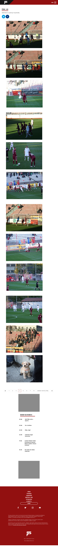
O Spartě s (29, 501)
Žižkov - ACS (5, 9)
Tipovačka (29, 494)
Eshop (29, 503)
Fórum (28, 492)
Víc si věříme (28, 425)
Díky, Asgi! (27, 430)
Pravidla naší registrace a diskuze (19, 525)
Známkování (29, 496)
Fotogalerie (29, 499)
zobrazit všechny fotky (42, 390)
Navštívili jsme (29, 497)
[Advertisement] (29, 403)
